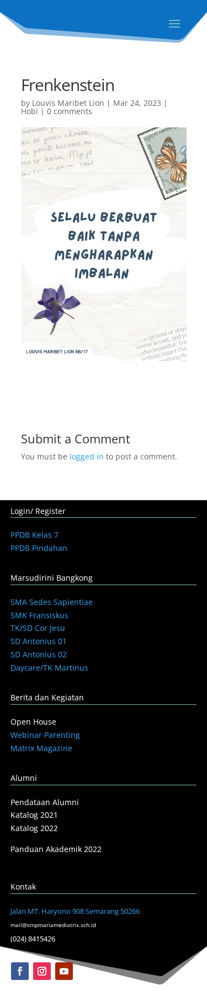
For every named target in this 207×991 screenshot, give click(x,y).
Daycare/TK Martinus (49, 667)
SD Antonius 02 (38, 654)
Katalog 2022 (34, 828)
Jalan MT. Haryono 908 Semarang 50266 (75, 911)
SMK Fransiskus (39, 615)
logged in (87, 456)
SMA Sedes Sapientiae (51, 602)
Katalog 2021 (34, 815)
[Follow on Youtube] (64, 971)
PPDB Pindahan (38, 548)
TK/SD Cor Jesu (37, 628)
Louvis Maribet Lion (68, 103)
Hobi (29, 111)
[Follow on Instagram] (42, 971)
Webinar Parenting (45, 735)
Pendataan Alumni (44, 802)
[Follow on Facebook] (20, 971)
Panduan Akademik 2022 (56, 849)
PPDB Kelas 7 (34, 534)
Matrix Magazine (41, 748)
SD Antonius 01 (38, 641)
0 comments (69, 111)
